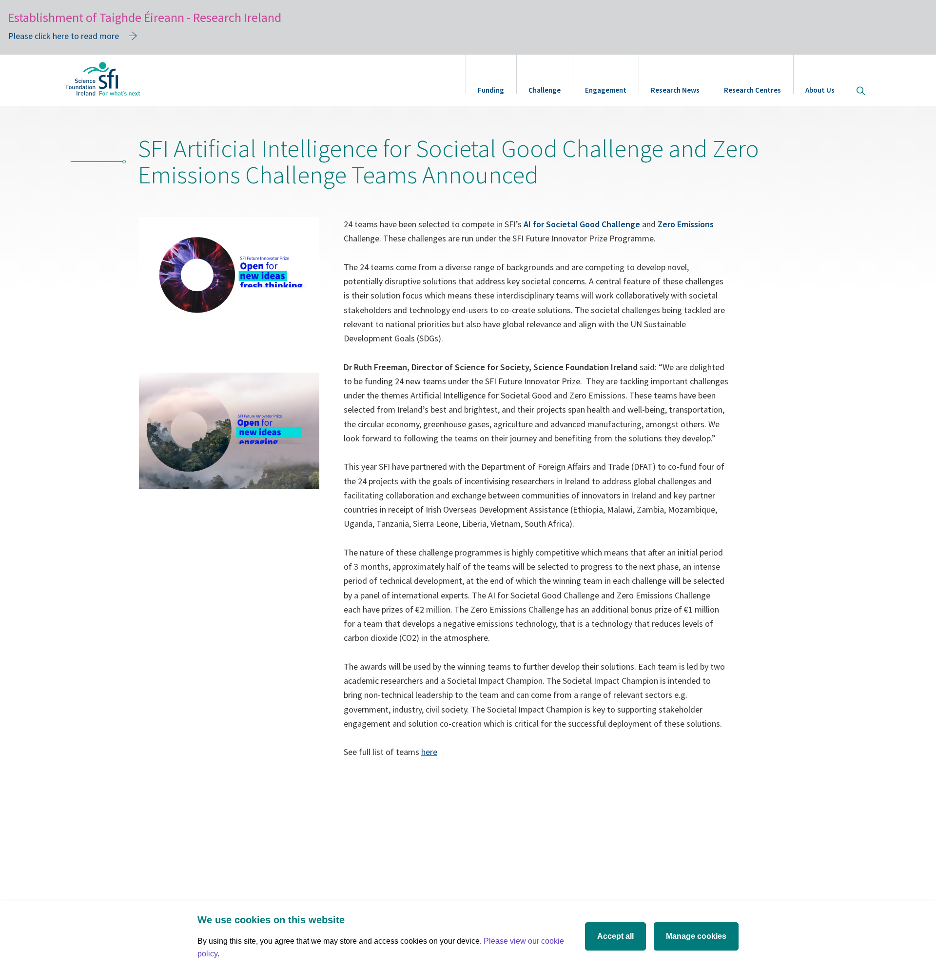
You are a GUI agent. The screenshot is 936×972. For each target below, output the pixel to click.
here (429, 751)
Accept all (615, 936)
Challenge (544, 90)
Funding (491, 90)
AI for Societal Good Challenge (582, 224)
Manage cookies (696, 936)
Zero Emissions (686, 224)
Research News (675, 90)
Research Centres (752, 90)
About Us (820, 90)
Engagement (605, 90)
